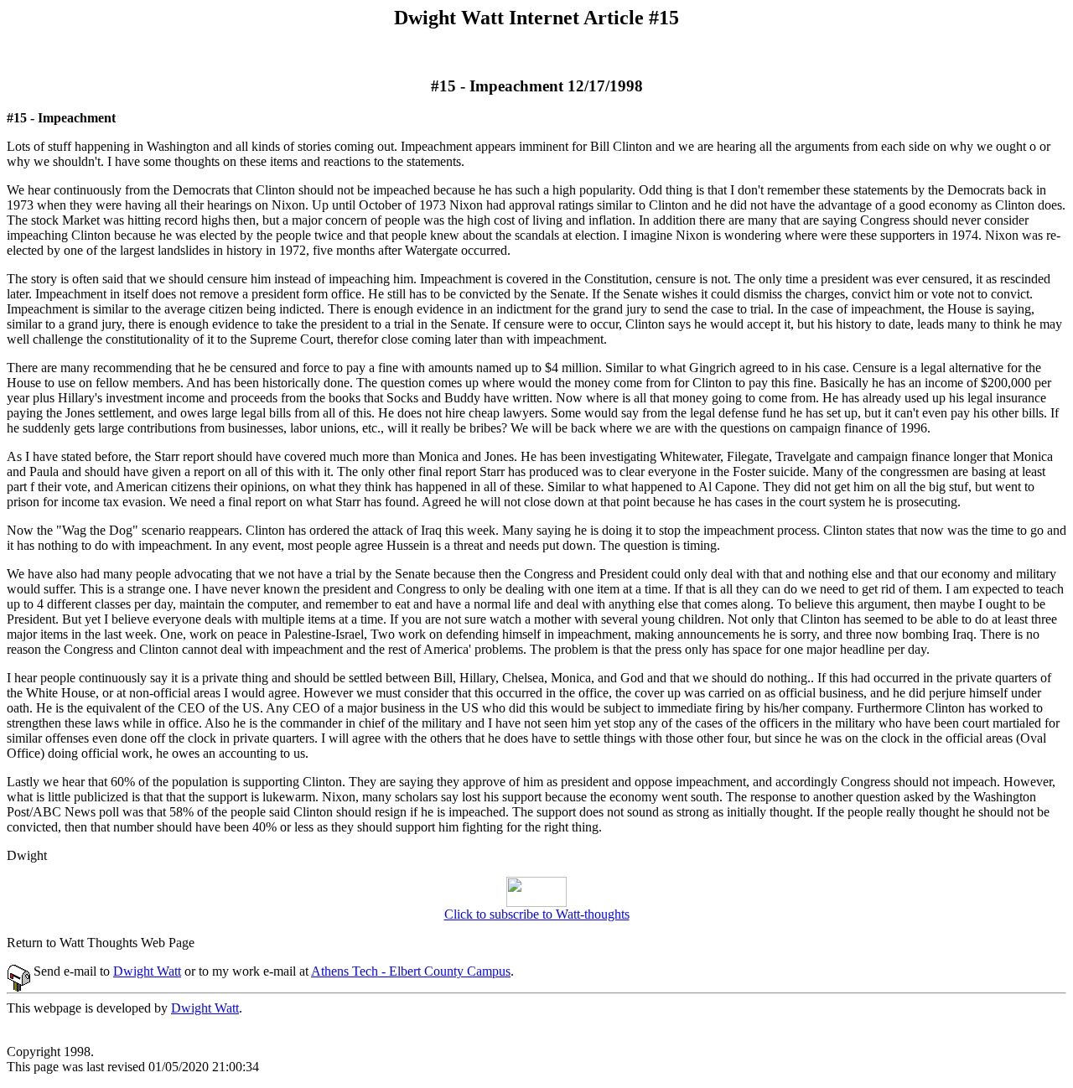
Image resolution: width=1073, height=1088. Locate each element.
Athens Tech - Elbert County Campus (411, 971)
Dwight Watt (147, 971)
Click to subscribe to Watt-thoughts (537, 914)
